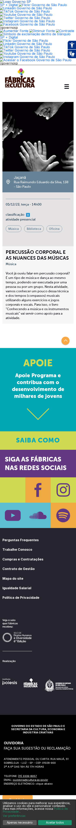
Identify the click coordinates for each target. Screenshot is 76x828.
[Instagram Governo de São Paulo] (27, 21)
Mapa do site (12, 578)
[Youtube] (12, 515)
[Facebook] (38, 490)
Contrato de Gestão (18, 569)
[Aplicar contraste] (65, 31)
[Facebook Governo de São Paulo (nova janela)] (27, 24)
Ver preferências (14, 815)
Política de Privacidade (20, 598)
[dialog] (38, 814)
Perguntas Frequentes (20, 540)
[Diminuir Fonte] (42, 31)
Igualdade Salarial (16, 588)
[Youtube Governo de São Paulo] (26, 53)
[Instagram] (63, 490)
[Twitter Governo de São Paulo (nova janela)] (25, 18)
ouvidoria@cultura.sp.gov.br (30, 779)
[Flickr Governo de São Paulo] (24, 41)
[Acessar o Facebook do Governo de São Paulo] (36, 60)
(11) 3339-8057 (27, 776)
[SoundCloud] (38, 515)
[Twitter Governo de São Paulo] (25, 50)
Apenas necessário (20, 822)
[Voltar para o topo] (65, 341)
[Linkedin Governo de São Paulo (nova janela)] (26, 8)
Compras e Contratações (22, 559)
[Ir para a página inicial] (20, 88)
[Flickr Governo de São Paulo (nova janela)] (43, 5)
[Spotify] (63, 515)
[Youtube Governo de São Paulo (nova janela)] (26, 15)
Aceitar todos (55, 822)
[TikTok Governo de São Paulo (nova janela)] (25, 11)
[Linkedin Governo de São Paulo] (26, 44)
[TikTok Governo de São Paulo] (25, 47)
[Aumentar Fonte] (14, 31)
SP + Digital (9, 5)
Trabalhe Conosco (17, 549)
